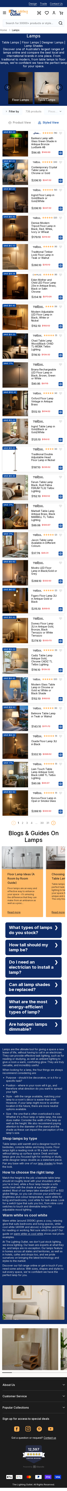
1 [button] (18, 822)
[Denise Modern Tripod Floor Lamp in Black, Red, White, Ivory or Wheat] (15, 228)
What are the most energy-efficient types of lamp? (28, 1007)
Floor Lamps (30, 42)
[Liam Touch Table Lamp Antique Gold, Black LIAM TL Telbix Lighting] (15, 774)
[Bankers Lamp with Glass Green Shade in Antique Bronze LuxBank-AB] (15, 143)
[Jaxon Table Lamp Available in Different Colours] (15, 545)
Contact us (50, 1437)
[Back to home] (18, 13)
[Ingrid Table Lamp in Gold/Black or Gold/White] (15, 431)
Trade (43, 3)
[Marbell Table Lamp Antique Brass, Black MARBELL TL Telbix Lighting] (15, 516)
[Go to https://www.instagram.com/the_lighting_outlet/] (28, 1429)
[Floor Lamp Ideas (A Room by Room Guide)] (22, 857)
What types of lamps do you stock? (30, 930)
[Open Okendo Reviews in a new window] (33, 1466)
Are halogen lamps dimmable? (28, 1027)
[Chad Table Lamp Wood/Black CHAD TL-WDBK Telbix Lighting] (15, 346)
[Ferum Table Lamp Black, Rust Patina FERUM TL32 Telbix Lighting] (15, 487)
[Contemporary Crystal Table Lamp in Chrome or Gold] (15, 172)
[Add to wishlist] (61, 133)
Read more (14, 912)
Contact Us (56, 3)
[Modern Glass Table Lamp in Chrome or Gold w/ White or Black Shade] (15, 690)
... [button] (36, 822)
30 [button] (42, 822)
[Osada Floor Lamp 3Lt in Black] (15, 746)
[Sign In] (54, 12)
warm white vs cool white (28, 1233)
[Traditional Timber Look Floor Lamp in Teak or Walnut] (15, 256)
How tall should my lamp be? (28, 947)
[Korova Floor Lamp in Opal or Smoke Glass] (15, 803)
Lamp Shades (33, 46)
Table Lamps (10, 42)
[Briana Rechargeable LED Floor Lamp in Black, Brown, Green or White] (15, 375)
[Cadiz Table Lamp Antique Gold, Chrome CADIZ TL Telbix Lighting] (15, 661)
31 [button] (47, 822)
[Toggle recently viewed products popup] (39, 12)
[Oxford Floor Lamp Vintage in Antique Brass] (15, 403)
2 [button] (22, 822)
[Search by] (60, 23)
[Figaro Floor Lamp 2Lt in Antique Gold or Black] (15, 600)
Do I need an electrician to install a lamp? (31, 967)
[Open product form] (60, 153)
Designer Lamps (52, 42)
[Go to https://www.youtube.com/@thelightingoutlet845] (50, 1429)
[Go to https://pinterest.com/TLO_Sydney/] (39, 1429)
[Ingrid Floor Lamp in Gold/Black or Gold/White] (15, 200)
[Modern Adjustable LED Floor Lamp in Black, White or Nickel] (15, 317)
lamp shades (45, 1163)
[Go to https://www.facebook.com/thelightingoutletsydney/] (17, 1429)
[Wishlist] (46, 12)
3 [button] (27, 822)
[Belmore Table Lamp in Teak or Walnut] (15, 718)
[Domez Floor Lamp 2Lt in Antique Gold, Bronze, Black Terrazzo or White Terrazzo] (15, 630)
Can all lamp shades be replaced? (29, 987)
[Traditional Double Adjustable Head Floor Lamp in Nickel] (15, 459)
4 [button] (32, 822)
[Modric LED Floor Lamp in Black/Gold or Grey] (15, 572)
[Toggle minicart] (61, 12)
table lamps (46, 59)
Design (33, 3)
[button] (53, 823)
